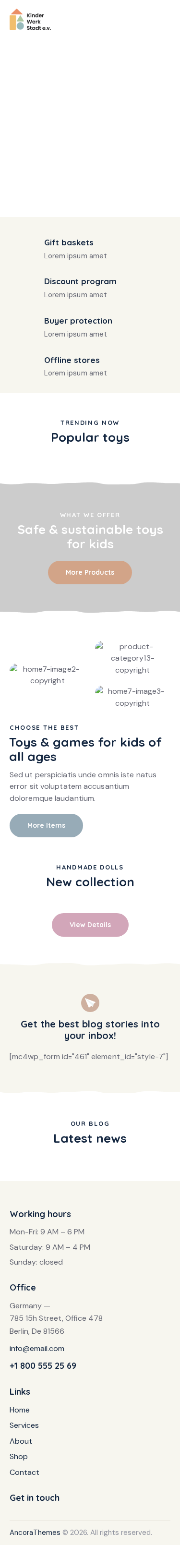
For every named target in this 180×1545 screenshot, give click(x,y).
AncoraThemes (35, 1532)
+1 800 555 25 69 (43, 1365)
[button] (167, 18)
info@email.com (37, 1348)
